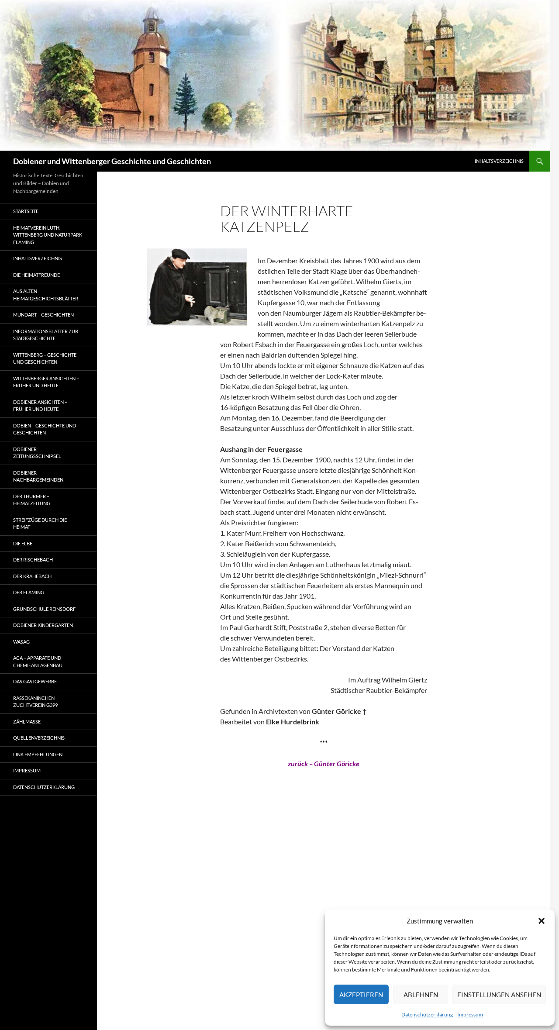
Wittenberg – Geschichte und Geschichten (44, 358)
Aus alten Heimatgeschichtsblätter (45, 294)
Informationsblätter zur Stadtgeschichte (45, 334)
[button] (541, 920)
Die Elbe (22, 543)
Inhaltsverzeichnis (499, 161)
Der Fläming (28, 592)
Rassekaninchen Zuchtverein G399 (35, 701)
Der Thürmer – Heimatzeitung (31, 499)
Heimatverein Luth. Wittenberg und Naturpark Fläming (47, 235)
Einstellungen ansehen (499, 995)
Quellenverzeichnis (39, 738)
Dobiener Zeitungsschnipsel (37, 452)
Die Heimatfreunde (36, 275)
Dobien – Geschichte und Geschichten (44, 429)
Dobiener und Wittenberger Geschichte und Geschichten (112, 161)
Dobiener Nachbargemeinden (38, 476)
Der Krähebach (32, 576)
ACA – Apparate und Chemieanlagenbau (37, 661)
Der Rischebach (33, 559)
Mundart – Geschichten (43, 314)
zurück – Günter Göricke (323, 763)
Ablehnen (421, 995)
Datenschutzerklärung (427, 1014)
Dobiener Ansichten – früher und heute (40, 405)
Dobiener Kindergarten (43, 625)
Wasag (21, 641)
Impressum (470, 1014)
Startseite (25, 211)
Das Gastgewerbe (35, 681)
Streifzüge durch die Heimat (40, 523)
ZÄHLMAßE (27, 721)
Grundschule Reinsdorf (44, 609)
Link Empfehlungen (37, 754)
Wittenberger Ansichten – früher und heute (46, 382)
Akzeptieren (361, 995)
